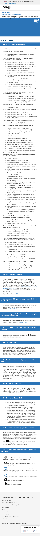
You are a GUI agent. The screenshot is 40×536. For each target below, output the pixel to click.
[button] (26, 531)
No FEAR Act (5, 514)
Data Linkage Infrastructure (9, 502)
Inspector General (7, 511)
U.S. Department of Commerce (10, 516)
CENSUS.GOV (23, 322)
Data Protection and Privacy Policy (11, 505)
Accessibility (5, 507)
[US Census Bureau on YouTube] (28, 498)
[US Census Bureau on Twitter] (20, 498)
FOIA (3, 509)
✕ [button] (38, 527)
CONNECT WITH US (8, 497)
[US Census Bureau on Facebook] (16, 498)
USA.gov (4, 518)
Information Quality (7, 500)
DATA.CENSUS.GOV (13, 308)
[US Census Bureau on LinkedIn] (24, 498)
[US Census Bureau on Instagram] (32, 498)
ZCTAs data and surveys (22, 294)
